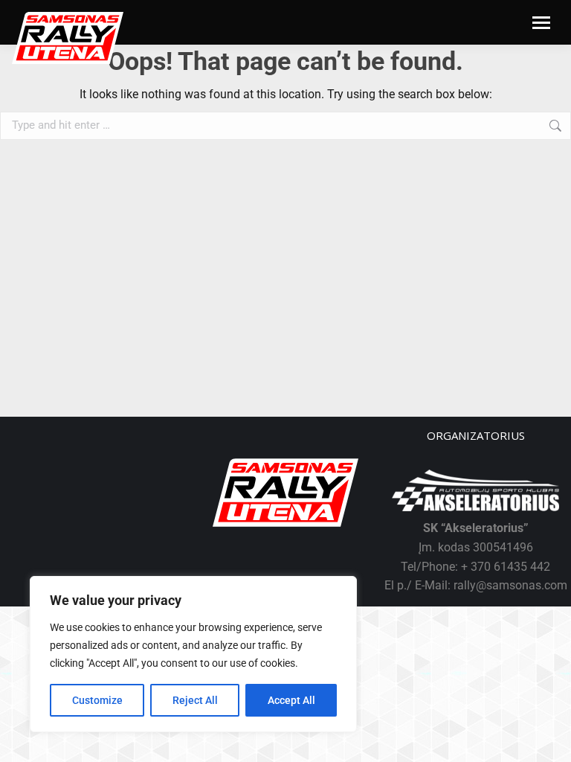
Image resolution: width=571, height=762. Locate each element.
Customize (97, 700)
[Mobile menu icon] (541, 22)
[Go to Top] (549, 740)
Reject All (195, 700)
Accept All (291, 700)
